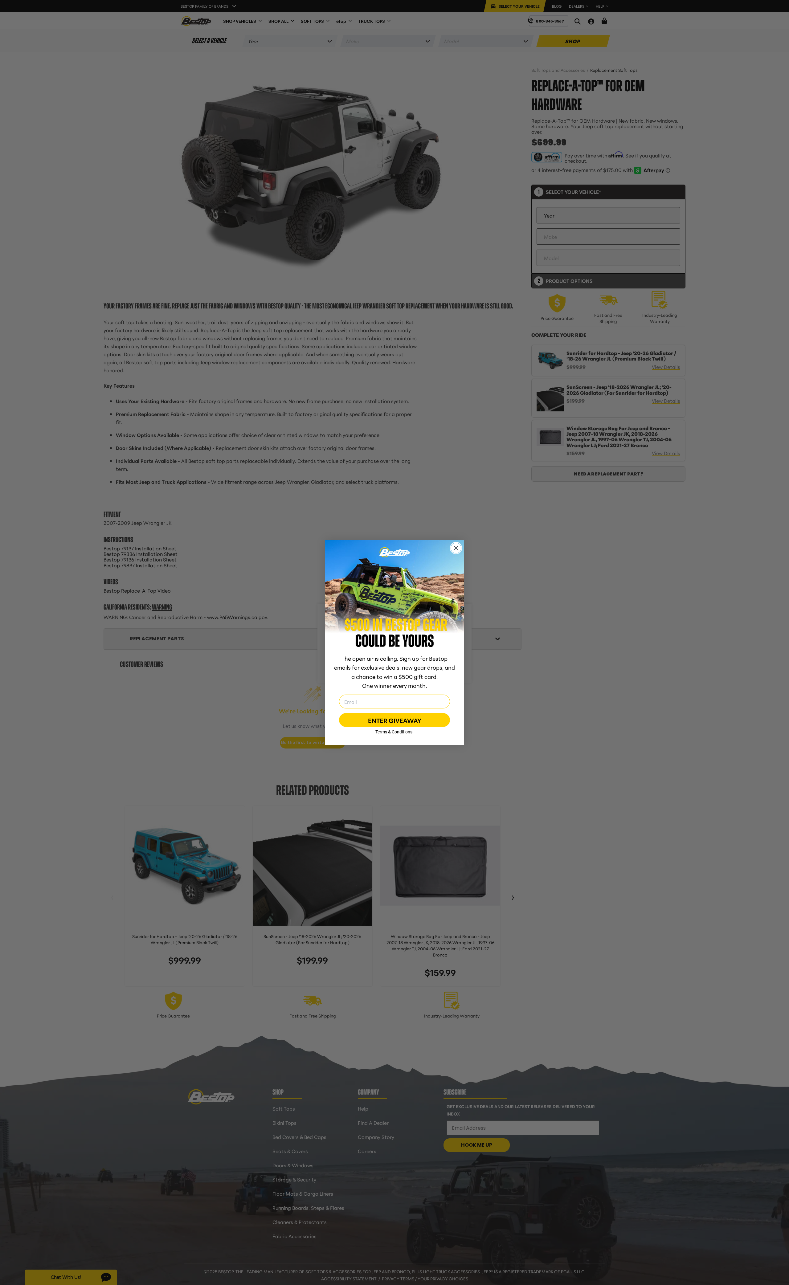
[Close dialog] (456, 548)
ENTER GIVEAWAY (394, 720)
